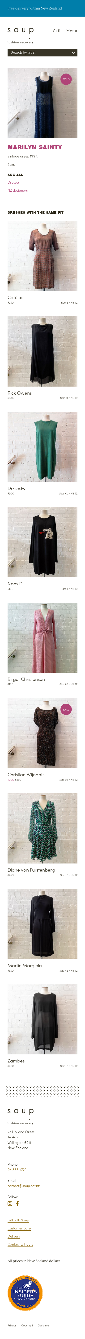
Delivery (14, 1235)
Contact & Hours (20, 1244)
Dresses (14, 182)
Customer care (19, 1227)
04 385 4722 (17, 1169)
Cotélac (16, 297)
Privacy (12, 1325)
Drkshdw (17, 488)
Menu (71, 31)
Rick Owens (20, 392)
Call (57, 31)
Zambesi (17, 1060)
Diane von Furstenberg (31, 869)
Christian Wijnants (26, 774)
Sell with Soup (18, 1219)
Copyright (27, 1325)
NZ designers (18, 190)
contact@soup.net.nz (24, 1185)
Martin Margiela (25, 965)
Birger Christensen (26, 679)
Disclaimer (44, 1325)
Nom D (15, 583)
